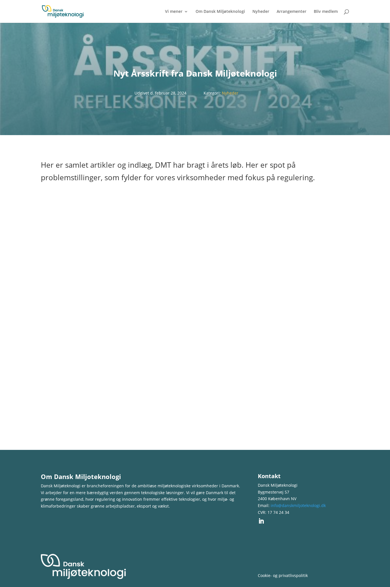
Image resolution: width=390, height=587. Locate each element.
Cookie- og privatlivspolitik (283, 575)
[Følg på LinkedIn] (261, 521)
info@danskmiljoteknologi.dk (298, 505)
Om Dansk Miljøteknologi (220, 11)
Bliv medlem (326, 11)
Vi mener (173, 11)
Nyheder (260, 11)
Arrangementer (291, 11)
